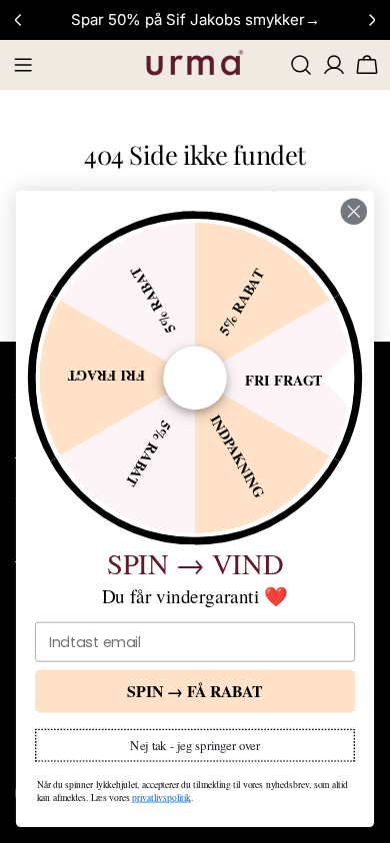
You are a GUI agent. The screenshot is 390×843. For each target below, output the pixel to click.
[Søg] (301, 65)
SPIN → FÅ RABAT (194, 690)
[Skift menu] (23, 65)
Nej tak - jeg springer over (195, 744)
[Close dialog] (354, 212)
